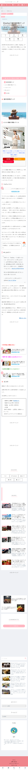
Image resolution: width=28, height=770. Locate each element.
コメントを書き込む (14, 625)
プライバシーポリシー (14, 763)
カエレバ (16, 156)
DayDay (4, 13)
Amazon (19, 159)
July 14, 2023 (11, 280)
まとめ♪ (8, 93)
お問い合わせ (14, 761)
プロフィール (14, 765)
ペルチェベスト (8, 87)
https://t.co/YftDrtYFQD (17, 268)
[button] (18, 39)
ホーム (14, 759)
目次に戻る (23, 318)
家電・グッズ (10, 13)
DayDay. (15, 400)
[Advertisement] (14, 65)
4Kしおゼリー (7, 90)
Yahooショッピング (8, 161)
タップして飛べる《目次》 (13, 78)
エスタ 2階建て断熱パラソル (10, 84)
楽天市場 (8, 159)
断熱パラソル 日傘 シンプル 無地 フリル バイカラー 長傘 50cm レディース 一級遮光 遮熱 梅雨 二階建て (14, 152)
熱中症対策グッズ (10, 82)
